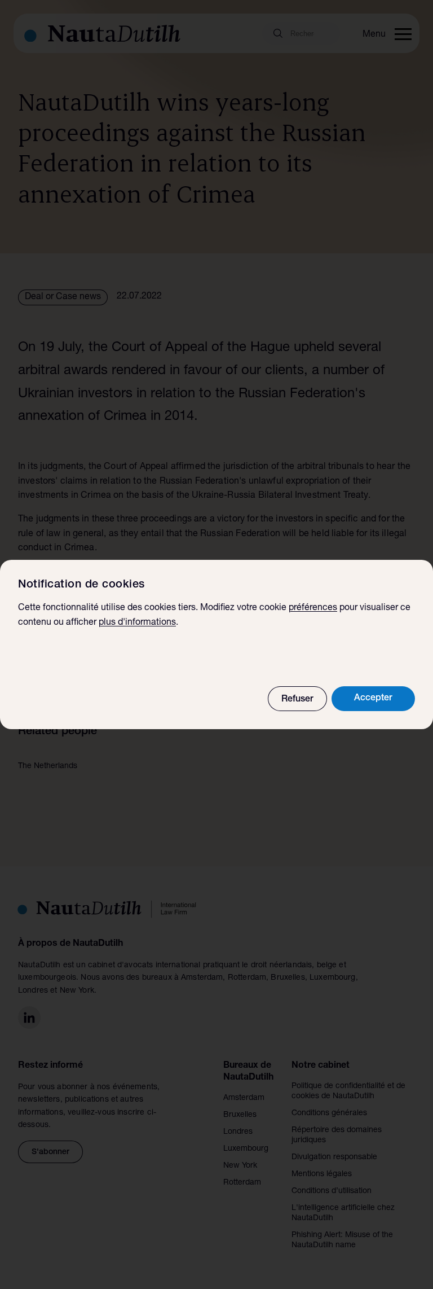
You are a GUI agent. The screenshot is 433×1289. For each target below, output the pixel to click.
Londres (238, 1132)
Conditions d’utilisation (331, 1191)
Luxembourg (245, 1149)
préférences (313, 608)
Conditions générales (329, 1113)
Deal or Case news (63, 297)
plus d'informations (137, 623)
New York (240, 1166)
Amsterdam (243, 1098)
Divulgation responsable (334, 1157)
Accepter (373, 698)
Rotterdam (242, 1183)
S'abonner (50, 1152)
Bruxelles (240, 1115)
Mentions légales (321, 1174)
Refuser (297, 699)
